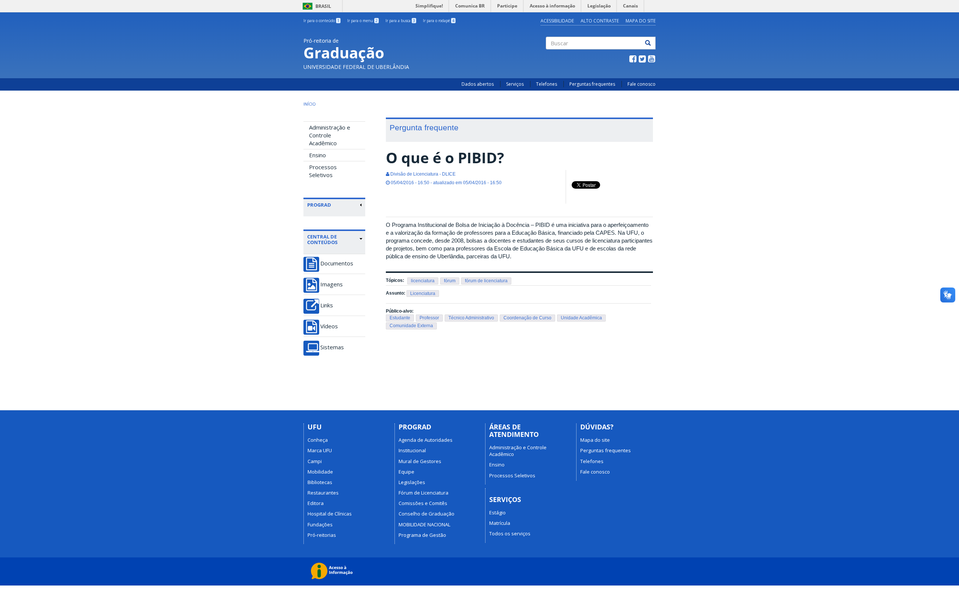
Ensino (317, 155)
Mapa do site (641, 21)
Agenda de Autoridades (426, 440)
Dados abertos (478, 84)
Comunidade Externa (411, 325)
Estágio (497, 512)
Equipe (406, 471)
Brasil (315, 6)
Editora (316, 503)
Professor (429, 317)
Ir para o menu (362, 20)
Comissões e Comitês (423, 503)
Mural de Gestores (420, 461)
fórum (450, 280)
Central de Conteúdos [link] (322, 239)
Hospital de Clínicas (330, 513)
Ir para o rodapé (438, 20)
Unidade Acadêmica (581, 317)
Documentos (336, 263)
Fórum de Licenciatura (423, 492)
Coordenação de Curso (527, 317)
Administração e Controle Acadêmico (329, 135)
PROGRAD (319, 204)
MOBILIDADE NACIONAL (424, 524)
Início (309, 104)
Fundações (320, 524)
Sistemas (332, 347)
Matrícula (499, 523)
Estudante (400, 317)
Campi (315, 461)
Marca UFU (320, 450)
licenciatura (423, 280)
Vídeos (329, 326)
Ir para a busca (400, 20)
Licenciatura (422, 293)
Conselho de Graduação (426, 513)
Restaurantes (323, 492)
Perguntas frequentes (592, 84)
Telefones (546, 84)
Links (326, 305)
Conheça (318, 440)
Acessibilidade (557, 21)
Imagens (331, 284)
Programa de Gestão (422, 535)
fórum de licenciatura (486, 280)
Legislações (412, 482)
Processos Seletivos (323, 171)
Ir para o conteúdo (321, 20)
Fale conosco (641, 84)
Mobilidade (320, 471)
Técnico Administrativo (471, 317)
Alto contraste (600, 21)
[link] (334, 204)
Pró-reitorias (322, 535)
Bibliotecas (320, 482)
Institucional (412, 450)
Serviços (515, 84)
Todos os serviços (509, 533)
